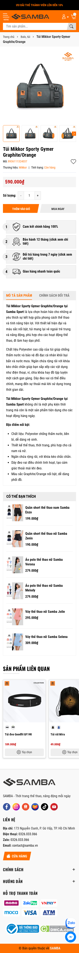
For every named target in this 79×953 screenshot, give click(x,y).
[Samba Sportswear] (30, 16)
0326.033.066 (28, 834)
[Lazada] (35, 806)
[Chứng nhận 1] (22, 928)
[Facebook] (6, 806)
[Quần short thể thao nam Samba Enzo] (14, 512)
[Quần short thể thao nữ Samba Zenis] (14, 538)
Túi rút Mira (58, 734)
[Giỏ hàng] (73, 16)
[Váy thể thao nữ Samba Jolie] (14, 616)
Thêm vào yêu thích (73, 161)
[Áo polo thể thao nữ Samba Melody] (14, 590)
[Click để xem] (39, 86)
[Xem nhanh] (42, 686)
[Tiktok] (44, 806)
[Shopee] (25, 806)
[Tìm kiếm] (71, 26)
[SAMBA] (29, 783)
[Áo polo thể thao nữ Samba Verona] (14, 564)
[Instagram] (16, 806)
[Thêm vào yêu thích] (42, 694)
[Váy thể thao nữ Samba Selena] (14, 642)
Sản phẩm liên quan (26, 668)
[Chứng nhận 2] (57, 928)
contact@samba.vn (25, 845)
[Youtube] (54, 806)
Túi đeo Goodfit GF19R (18, 734)
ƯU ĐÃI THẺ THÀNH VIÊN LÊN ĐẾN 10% (39, 5)
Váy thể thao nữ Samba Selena (46, 637)
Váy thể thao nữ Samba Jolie (45, 612)
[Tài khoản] (64, 16)
